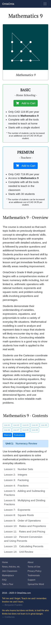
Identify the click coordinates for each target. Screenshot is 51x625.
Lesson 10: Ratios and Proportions (25, 526)
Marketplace (8, 575)
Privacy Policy (34, 571)
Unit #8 (25, 430)
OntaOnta (8, 3)
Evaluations (19, 435)
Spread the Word (36, 584)
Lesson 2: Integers (15, 474)
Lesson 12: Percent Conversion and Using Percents (23, 538)
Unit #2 (16, 425)
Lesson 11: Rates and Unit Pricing (24, 531)
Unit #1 (7, 425)
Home (5, 562)
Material (7, 435)
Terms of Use (34, 567)
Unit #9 (35, 430)
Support (31, 580)
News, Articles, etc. (11, 567)
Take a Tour (7, 584)
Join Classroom (9, 571)
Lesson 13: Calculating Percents (23, 546)
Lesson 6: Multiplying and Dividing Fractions (24, 502)
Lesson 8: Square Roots (19, 515)
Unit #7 (16, 430)
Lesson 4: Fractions (16, 485)
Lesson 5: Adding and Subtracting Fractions (24, 492)
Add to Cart (27, 103)
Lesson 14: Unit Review (18, 551)
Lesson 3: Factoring (16, 480)
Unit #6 (7, 430)
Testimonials (34, 575)
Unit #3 (25, 425)
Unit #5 (44, 425)
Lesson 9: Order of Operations (22, 520)
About (30, 562)
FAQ (4, 580)
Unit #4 (35, 425)
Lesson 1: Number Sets (18, 469)
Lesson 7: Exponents (17, 509)
